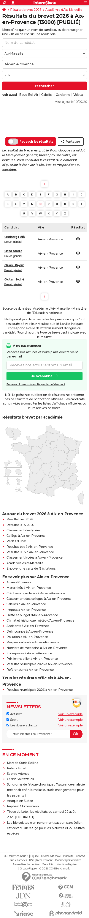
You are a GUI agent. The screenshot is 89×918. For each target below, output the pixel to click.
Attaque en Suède (20, 801)
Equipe (34, 856)
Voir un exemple (70, 714)
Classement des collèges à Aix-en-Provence (39, 599)
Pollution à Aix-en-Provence (27, 637)
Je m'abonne (41, 376)
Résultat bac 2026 (19, 519)
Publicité (68, 856)
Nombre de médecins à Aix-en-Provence (36, 648)
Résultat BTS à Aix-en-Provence (30, 552)
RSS (31, 860)
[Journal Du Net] (23, 896)
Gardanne (63, 95)
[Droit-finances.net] (65, 896)
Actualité (15, 714)
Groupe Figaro (28, 868)
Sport (13, 720)
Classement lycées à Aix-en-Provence (34, 557)
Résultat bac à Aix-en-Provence (29, 547)
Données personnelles (68, 860)
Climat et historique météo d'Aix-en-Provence (40, 620)
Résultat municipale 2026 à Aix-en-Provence (39, 664)
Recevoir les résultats (36, 141)
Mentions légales (67, 864)
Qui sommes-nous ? (16, 856)
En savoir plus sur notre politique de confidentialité (35, 384)
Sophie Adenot (18, 774)
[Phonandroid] (65, 913)
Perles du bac (16, 541)
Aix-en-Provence (19, 582)
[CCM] (65, 887)
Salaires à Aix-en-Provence (26, 604)
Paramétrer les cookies (26, 864)
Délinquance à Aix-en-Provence (29, 631)
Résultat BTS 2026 (20, 525)
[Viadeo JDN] (65, 904)
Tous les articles (17, 860)
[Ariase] (23, 913)
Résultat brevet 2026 (25, 10)
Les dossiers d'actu (23, 725)
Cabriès (46, 95)
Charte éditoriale (51, 856)
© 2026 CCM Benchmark (54, 868)
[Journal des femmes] (23, 887)
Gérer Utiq (48, 864)
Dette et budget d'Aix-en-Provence (32, 615)
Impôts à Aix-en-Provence (26, 610)
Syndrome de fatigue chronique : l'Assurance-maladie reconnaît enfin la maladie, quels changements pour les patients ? (46, 790)
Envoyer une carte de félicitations (31, 568)
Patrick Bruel (16, 768)
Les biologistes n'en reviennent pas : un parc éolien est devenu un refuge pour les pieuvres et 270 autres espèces (46, 828)
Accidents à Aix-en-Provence (27, 626)
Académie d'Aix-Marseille (63, 10)
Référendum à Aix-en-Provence (30, 670)
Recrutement (44, 860)
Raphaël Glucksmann (23, 806)
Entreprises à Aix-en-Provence (29, 653)
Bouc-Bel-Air (28, 95)
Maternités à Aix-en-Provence (28, 588)
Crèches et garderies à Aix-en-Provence (35, 593)
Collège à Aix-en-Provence (26, 536)
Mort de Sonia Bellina (22, 763)
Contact (81, 856)
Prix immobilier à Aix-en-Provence (32, 659)
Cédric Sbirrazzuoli (20, 779)
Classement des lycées (23, 530)
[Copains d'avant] (23, 904)
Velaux (78, 95)
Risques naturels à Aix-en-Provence (32, 642)
